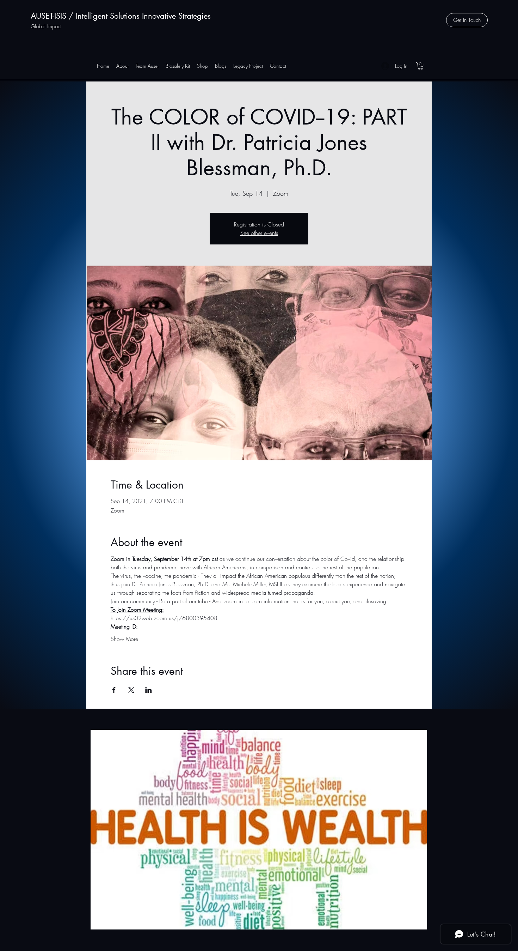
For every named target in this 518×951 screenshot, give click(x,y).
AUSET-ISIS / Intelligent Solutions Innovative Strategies (121, 16)
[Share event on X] (131, 690)
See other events (259, 233)
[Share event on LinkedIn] (148, 690)
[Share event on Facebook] (114, 690)
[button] (467, 20)
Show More (124, 639)
